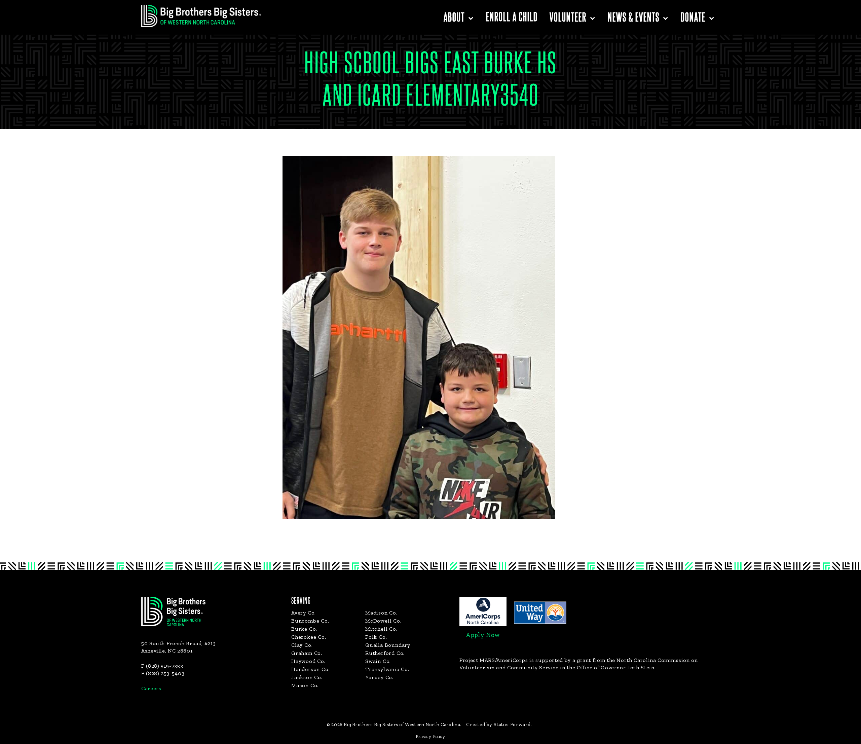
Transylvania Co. (387, 669)
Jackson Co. (307, 677)
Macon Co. (305, 685)
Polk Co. (376, 637)
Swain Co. (378, 661)
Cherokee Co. (308, 637)
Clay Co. (301, 645)
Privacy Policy (430, 736)
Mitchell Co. (381, 629)
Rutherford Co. (385, 653)
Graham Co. (306, 653)
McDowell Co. (383, 621)
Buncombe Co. (310, 621)
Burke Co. (304, 629)
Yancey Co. (379, 677)
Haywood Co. (308, 661)
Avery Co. (303, 612)
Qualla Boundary (387, 645)
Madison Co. (381, 612)
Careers (151, 688)
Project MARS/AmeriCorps (493, 660)
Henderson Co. (310, 669)
